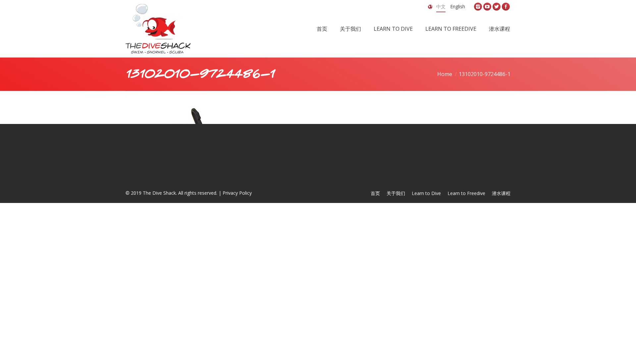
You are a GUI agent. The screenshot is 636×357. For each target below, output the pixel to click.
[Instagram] (478, 7)
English (457, 6)
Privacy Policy (237, 193)
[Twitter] (497, 7)
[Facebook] (506, 7)
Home (444, 74)
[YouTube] (487, 7)
